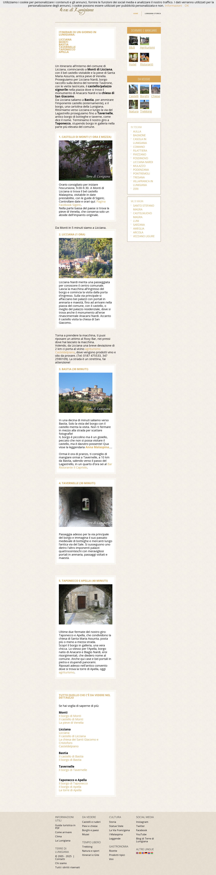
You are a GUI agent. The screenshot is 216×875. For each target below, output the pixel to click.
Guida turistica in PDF (65, 826)
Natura (133, 111)
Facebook (141, 830)
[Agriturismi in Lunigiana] (144, 37)
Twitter (140, 826)
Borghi (144, 96)
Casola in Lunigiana (140, 141)
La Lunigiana (62, 840)
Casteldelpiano (69, 746)
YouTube (141, 834)
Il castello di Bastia (71, 756)
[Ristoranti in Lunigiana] (144, 54)
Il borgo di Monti (70, 716)
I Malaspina (116, 834)
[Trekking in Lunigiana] (144, 101)
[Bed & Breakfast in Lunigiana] (133, 37)
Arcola (138, 232)
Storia (112, 821)
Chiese (155, 96)
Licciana (64, 733)
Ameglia (138, 228)
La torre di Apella (70, 790)
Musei (85, 834)
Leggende (114, 838)
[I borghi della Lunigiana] (144, 86)
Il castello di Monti (71, 719)
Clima (58, 836)
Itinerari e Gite (90, 855)
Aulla (137, 131)
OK (187, 5)
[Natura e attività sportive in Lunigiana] (133, 101)
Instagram (142, 821)
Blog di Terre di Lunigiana (145, 840)
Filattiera (140, 150)
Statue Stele (116, 826)
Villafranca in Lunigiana (143, 183)
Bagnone (139, 135)
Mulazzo (139, 166)
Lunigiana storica (153, 13)
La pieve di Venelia (71, 723)
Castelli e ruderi (91, 821)
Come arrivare (63, 832)
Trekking (146, 111)
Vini (111, 859)
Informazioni (173, 5)
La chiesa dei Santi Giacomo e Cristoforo (78, 741)
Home (135, 13)
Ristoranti (146, 64)
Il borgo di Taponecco (73, 783)
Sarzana (139, 224)
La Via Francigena (119, 830)
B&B (132, 47)
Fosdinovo (140, 158)
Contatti (60, 859)
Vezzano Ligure (144, 236)
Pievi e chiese (90, 826)
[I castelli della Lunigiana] (133, 86)
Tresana (139, 177)
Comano (139, 147)
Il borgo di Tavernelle (73, 770)
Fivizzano (139, 154)
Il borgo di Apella (70, 787)
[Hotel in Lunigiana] (133, 54)
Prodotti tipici (117, 855)
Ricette (113, 850)
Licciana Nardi (143, 162)
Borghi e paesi (90, 830)
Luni (136, 221)
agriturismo (66, 672)
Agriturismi (147, 47)
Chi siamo (61, 863)
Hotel (132, 64)
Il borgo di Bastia (70, 760)
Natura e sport (90, 850)
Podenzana (141, 169)
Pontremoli (141, 173)
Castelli (133, 96)
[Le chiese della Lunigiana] (155, 86)
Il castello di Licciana (72, 736)
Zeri (135, 189)
